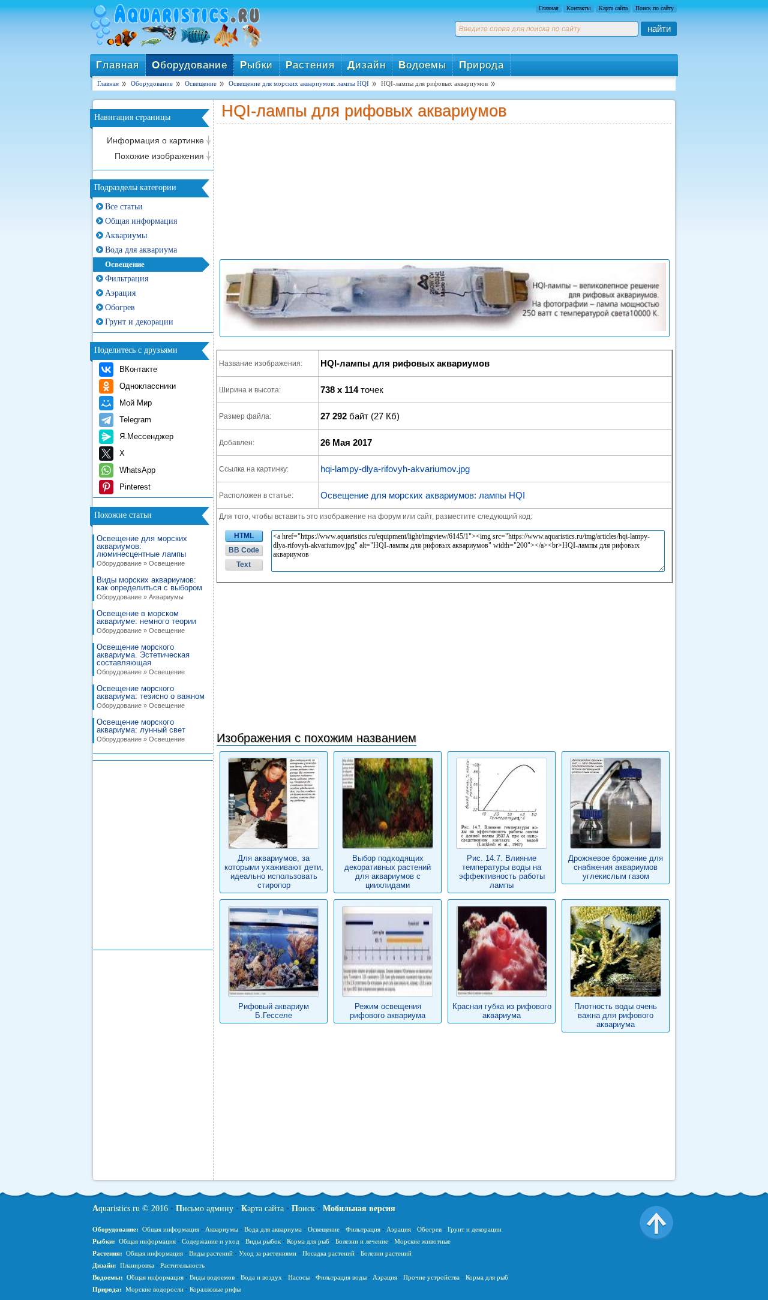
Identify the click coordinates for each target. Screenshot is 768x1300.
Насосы (299, 1277)
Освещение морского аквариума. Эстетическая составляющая (143, 659)
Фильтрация (126, 278)
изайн (366, 65)
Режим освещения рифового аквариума (387, 1011)
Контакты (578, 8)
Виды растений (211, 1253)
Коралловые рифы (215, 1289)
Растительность (182, 1265)
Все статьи (124, 206)
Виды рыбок (263, 1241)
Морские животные (422, 1241)
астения (310, 65)
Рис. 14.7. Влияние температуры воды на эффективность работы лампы (502, 872)
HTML (244, 536)
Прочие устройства (431, 1277)
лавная (117, 65)
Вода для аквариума (141, 249)
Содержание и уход (210, 1241)
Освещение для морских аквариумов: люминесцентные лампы (142, 551)
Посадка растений (328, 1253)
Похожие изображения (159, 156)
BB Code (244, 550)
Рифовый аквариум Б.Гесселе (273, 1011)
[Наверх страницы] (656, 1222)
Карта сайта (613, 8)
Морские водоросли (154, 1289)
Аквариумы (126, 235)
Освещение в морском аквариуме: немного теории (146, 622)
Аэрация (120, 293)
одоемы (422, 65)
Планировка (137, 1265)
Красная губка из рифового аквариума (501, 1011)
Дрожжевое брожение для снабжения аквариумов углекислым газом (615, 867)
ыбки (256, 65)
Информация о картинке (155, 140)
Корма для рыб (308, 1241)
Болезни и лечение (361, 1241)
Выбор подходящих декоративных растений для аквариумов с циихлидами (387, 872)
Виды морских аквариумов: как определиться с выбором (149, 588)
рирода (481, 65)
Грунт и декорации (139, 321)
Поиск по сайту (654, 8)
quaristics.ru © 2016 (130, 1208)
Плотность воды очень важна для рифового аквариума (615, 1015)
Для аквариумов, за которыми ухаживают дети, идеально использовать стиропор (273, 872)
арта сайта (262, 1208)
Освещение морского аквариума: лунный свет (141, 730)
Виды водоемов (212, 1277)
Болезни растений (386, 1253)
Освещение (125, 264)
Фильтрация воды (341, 1277)
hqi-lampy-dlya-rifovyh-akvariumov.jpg (395, 469)
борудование (189, 65)
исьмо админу (204, 1208)
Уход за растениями (267, 1253)
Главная (549, 8)
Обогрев (120, 307)
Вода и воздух (261, 1277)
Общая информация (141, 221)
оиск (303, 1208)
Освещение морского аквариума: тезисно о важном (151, 696)
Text (243, 564)
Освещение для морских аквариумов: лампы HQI (422, 495)
